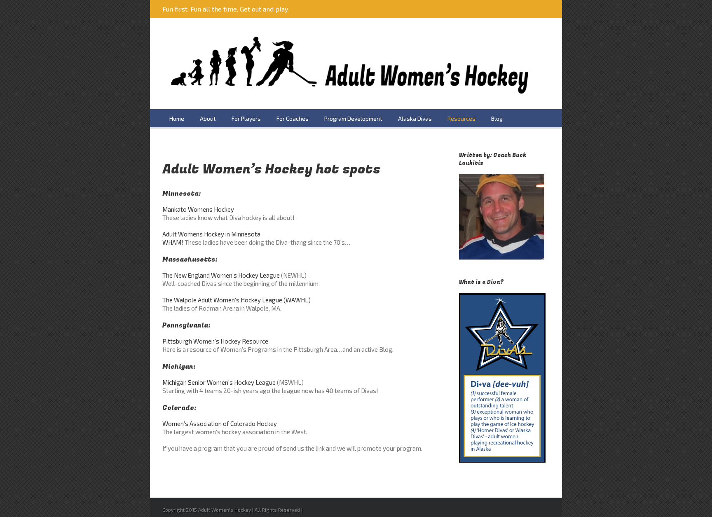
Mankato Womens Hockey (198, 209)
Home (176, 118)
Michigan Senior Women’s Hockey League (219, 382)
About (208, 118)
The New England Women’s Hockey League (221, 275)
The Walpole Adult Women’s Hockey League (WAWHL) (236, 300)
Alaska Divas (415, 118)
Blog (497, 118)
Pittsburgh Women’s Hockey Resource (215, 341)
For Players (246, 118)
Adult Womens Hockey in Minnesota (211, 234)
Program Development (353, 118)
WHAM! (172, 242)
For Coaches (292, 118)
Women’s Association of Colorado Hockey (219, 423)
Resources (461, 118)
